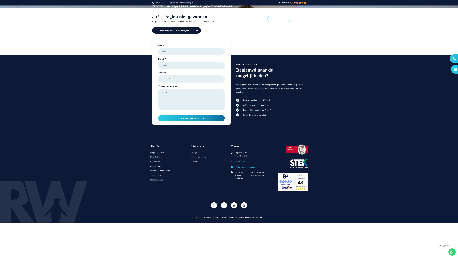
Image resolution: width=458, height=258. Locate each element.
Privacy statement (228, 217)
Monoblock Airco (157, 180)
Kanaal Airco (155, 162)
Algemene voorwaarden (245, 217)
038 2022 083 (160, 3)
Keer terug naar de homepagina (174, 30)
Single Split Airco (157, 153)
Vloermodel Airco (157, 175)
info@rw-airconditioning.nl (183, 3)
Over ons (194, 162)
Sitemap (259, 217)
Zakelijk (194, 153)
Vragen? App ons (447, 246)
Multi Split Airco (156, 157)
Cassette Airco (155, 166)
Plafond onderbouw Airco (160, 171)
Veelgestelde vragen (198, 157)
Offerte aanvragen (279, 19)
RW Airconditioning (210, 217)
